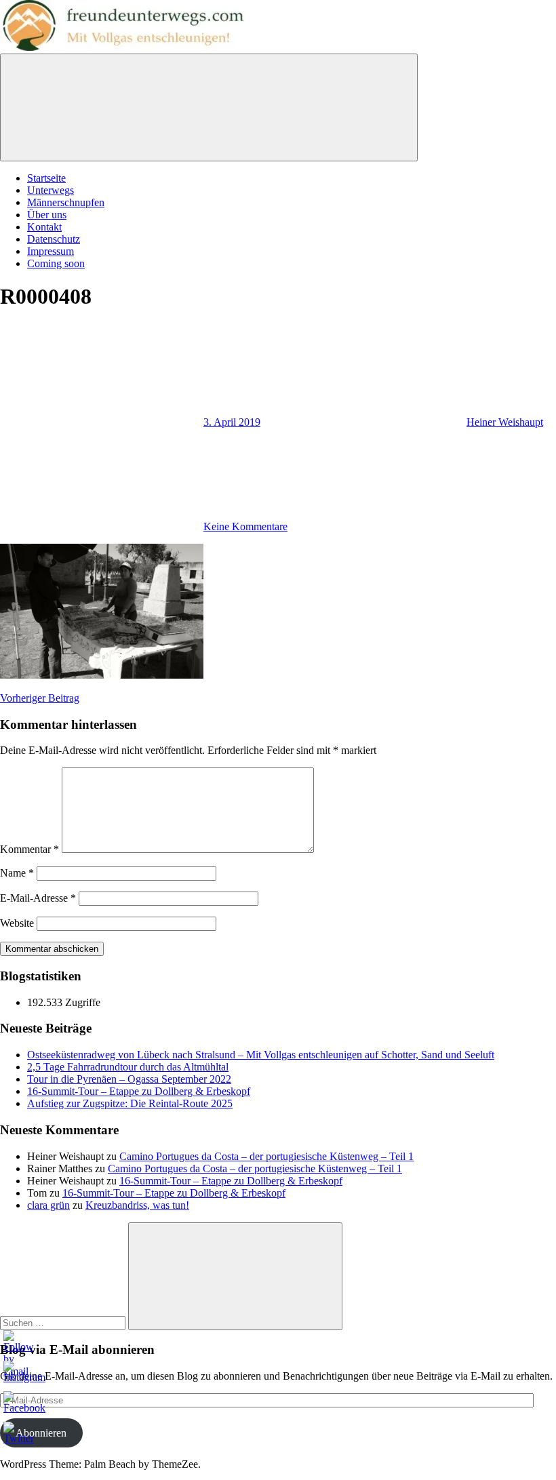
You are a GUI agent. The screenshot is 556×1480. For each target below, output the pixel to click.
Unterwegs (50, 190)
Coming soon (56, 263)
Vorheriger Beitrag (39, 698)
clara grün (48, 1205)
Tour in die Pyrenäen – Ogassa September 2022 (129, 1079)
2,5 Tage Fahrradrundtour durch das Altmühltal (128, 1067)
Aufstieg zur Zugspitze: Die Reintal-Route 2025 (130, 1103)
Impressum (50, 251)
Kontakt (44, 227)
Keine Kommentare (245, 526)
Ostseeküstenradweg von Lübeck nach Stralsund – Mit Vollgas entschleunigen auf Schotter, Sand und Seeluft (260, 1054)
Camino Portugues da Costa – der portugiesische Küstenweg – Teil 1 (266, 1156)
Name (17, 873)
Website (17, 923)
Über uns (46, 214)
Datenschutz (53, 239)
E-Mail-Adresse (38, 898)
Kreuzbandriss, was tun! (137, 1205)
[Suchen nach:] (64, 1322)
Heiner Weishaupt (504, 422)
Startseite (46, 178)
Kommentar (29, 849)
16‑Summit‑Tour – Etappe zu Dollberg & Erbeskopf (138, 1091)
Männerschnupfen (65, 202)
